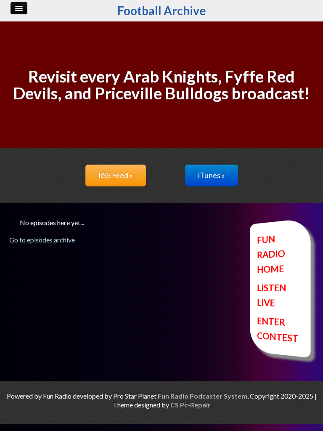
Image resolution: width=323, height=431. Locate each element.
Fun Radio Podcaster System (202, 396)
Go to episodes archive (42, 240)
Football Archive (161, 10)
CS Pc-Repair (190, 405)
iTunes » (211, 175)
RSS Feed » (115, 175)
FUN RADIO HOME (271, 253)
